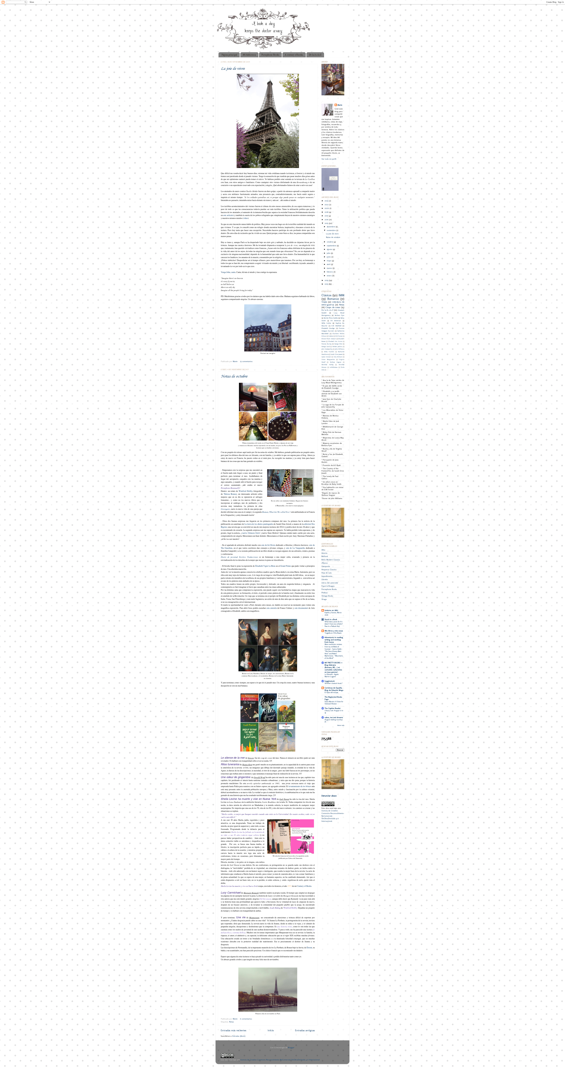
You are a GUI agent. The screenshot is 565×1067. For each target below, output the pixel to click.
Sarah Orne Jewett (336, 354)
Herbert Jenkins (337, 346)
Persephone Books (270, 54)
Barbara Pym (339, 315)
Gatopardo (325, 566)
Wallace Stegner (335, 362)
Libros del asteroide (329, 583)
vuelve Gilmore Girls (250, 533)
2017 (327, 216)
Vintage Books (327, 596)
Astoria (324, 553)
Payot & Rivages (328, 586)
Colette (331, 336)
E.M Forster (339, 336)
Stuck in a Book (331, 619)
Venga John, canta (228, 272)
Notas (231, 1022)
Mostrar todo (340, 725)
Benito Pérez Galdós (331, 318)
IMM (341, 295)
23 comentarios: (246, 361)
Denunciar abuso (328, 795)
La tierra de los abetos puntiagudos (259, 524)
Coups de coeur (332, 307)
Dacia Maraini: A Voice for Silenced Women (334, 703)
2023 (327, 201)
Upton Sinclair (326, 357)
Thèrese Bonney (230, 494)
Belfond (324, 556)
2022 (327, 204)
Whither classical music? (334, 683)
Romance (333, 299)
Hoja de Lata (326, 573)
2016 (327, 219)
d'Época (324, 563)
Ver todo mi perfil (328, 159)
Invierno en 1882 (331, 610)
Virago (324, 599)
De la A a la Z (315, 54)
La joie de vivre (233, 68)
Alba (323, 550)
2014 (327, 280)
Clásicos (326, 295)
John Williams (339, 349)
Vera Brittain (338, 357)
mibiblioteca (334, 367)
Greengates (225, 509)
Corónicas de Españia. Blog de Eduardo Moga (334, 689)
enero (329, 276)
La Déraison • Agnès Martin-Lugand (332, 675)
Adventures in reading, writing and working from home (334, 639)
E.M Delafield (336, 326)
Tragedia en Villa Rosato (333, 633)
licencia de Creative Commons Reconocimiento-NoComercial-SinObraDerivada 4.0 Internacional (280, 1060)
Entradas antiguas (305, 1030)
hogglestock (330, 681)
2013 (327, 284)
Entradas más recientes (233, 1030)
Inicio (271, 1030)
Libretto (324, 579)
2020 (327, 208)
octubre (330, 242)
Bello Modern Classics (330, 560)
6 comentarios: (246, 1019)
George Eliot (338, 344)
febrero (330, 272)
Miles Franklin (329, 352)
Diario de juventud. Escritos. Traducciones (239, 556)
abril (329, 264)
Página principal (229, 54)
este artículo (228, 215)
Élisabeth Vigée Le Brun (265, 565)
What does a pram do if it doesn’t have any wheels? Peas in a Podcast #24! (334, 624)
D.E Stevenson (335, 321)
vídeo (245, 218)
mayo (329, 261)
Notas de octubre (234, 376)
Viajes (324, 302)
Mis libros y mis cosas (334, 631)
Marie (340, 105)
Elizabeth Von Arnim (335, 341)
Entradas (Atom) (238, 1036)
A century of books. (294, 54)
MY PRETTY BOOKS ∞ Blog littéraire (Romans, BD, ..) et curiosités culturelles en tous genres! (333, 667)
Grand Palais (285, 565)
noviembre (331, 230)
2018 (327, 212)
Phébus (324, 593)
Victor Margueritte (328, 359)
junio (329, 257)
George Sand (325, 346)
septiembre (332, 245)
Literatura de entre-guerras (332, 303)
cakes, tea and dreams (334, 717)
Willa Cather (326, 323)
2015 (327, 223)
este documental (301, 608)
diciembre (331, 227)
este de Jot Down (268, 545)
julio (329, 253)
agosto (330, 249)
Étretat (309, 947)
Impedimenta (326, 576)
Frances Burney (326, 344)
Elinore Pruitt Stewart (328, 339)
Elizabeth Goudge (328, 328)
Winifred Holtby (245, 491)
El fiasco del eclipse (331, 692)
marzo (330, 268)
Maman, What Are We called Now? (276, 511)
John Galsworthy (326, 349)
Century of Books (304, 886)
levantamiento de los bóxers (300, 786)
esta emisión (271, 608)
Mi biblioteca (249, 54)
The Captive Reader (333, 708)
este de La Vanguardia (295, 548)
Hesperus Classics (328, 569)
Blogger (291, 1047)
